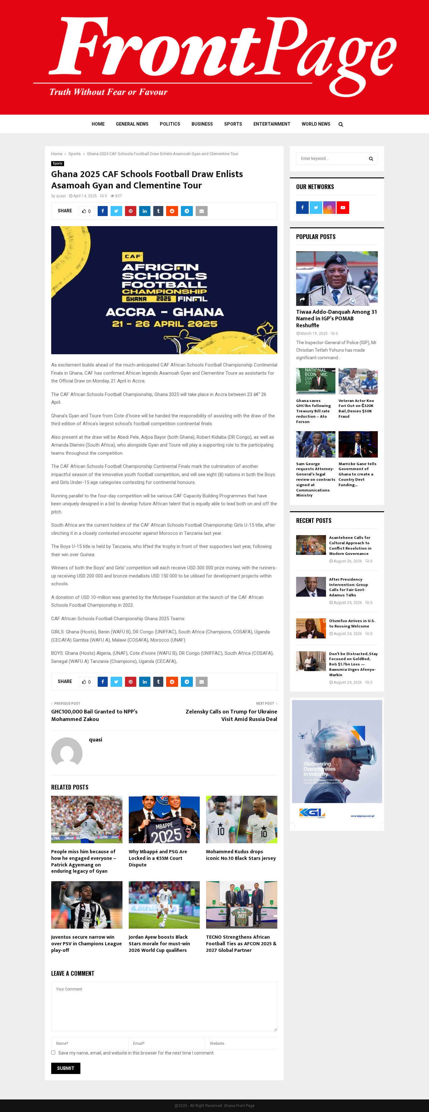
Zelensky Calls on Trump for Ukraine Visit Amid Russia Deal (231, 715)
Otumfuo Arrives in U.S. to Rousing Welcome (352, 623)
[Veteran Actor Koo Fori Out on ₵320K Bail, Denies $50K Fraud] (358, 381)
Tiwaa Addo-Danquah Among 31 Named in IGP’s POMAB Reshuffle (336, 318)
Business (202, 124)
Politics (170, 124)
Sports (233, 124)
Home (98, 124)
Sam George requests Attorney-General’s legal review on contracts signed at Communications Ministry (315, 479)
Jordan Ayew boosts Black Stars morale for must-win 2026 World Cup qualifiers (159, 944)
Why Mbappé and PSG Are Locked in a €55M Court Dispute (158, 858)
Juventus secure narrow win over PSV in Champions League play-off (86, 944)
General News (132, 124)
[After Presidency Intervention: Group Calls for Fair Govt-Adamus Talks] (311, 587)
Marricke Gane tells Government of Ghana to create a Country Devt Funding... (358, 474)
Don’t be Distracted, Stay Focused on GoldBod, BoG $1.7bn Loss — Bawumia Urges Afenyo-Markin (353, 664)
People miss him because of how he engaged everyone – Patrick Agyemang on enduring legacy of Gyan (83, 862)
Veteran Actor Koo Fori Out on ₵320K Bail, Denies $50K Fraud (356, 408)
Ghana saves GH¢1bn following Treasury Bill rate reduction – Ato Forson (313, 411)
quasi (61, 196)
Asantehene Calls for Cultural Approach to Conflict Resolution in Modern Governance (350, 545)
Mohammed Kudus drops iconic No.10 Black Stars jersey (241, 855)
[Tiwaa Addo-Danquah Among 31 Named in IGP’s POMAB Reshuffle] (337, 278)
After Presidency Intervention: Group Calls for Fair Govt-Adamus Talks (348, 587)
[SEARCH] (371, 158)
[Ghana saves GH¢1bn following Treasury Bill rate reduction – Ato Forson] (315, 381)
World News (316, 124)
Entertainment (272, 124)
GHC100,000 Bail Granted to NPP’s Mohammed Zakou (94, 715)
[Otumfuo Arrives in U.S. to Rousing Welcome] (311, 628)
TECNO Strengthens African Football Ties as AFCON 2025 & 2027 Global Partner (241, 944)
